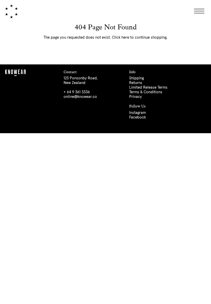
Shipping (136, 78)
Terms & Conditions (145, 92)
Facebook (137, 117)
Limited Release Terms (148, 87)
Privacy (135, 97)
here (125, 37)
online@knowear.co (80, 97)
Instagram (137, 113)
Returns (135, 83)
